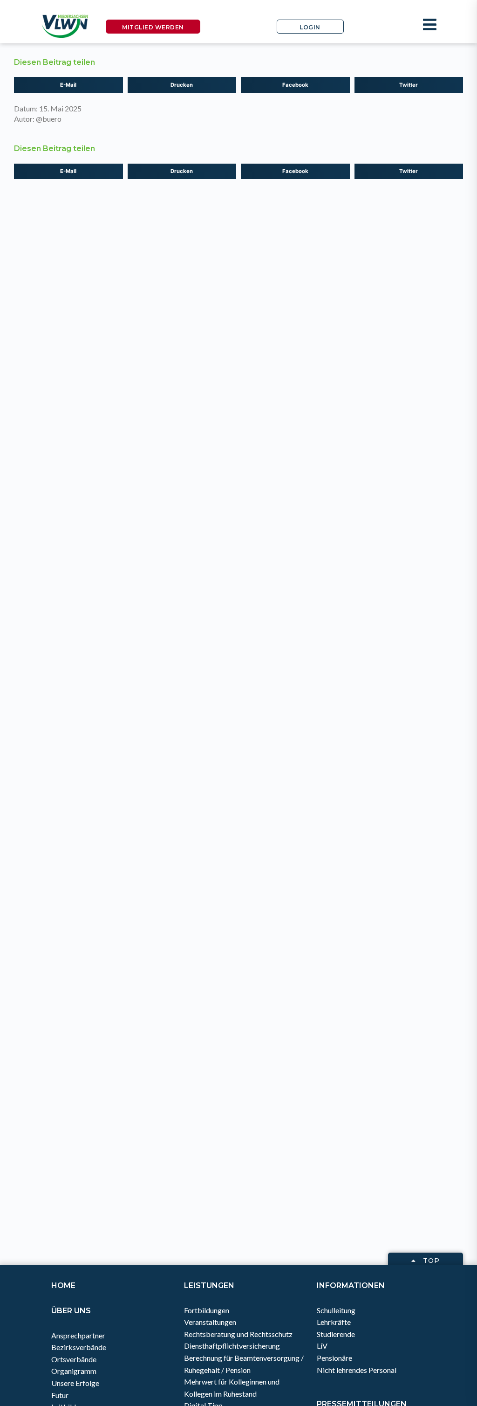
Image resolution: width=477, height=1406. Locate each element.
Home (63, 1285)
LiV (322, 1345)
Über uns (71, 1310)
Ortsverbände (73, 1359)
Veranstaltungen (210, 1321)
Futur (59, 1395)
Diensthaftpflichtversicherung (232, 1345)
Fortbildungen (206, 1310)
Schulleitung (336, 1310)
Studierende (336, 1334)
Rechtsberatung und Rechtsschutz (238, 1334)
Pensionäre (334, 1357)
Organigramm (73, 1370)
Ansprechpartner (78, 1335)
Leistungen (209, 1285)
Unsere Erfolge (75, 1382)
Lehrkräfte (334, 1321)
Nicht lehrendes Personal (356, 1369)
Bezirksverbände (78, 1347)
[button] (68, 85)
